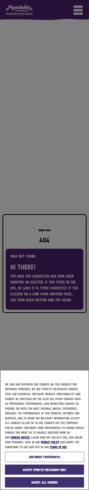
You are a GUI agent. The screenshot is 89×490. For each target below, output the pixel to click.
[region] (44, 430)
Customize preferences (44, 457)
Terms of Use (58, 447)
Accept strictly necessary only (44, 469)
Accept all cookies (44, 482)
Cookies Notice (20, 437)
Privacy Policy (50, 442)
